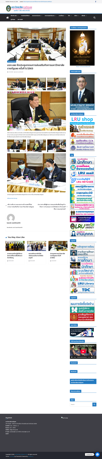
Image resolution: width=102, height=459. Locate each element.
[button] (17, 16)
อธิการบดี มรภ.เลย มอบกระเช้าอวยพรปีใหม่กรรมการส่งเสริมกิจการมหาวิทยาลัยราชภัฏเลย (20, 206)
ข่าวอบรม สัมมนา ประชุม (11, 61)
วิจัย (69, 15)
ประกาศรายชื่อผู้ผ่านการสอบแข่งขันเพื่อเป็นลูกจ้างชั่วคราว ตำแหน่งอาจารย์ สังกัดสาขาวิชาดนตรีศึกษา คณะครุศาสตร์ (52, 207)
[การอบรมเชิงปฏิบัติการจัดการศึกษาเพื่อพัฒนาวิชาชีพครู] (15, 242)
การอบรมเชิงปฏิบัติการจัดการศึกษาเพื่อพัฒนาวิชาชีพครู (14, 255)
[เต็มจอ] (94, 357)
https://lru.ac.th (14, 430)
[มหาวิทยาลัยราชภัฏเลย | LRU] (7, 18)
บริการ (75, 15)
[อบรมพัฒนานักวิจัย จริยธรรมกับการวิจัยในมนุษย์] (36, 242)
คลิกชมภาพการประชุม (12, 198)
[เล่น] (72, 357)
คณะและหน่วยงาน (36, 15)
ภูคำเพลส (13, 19)
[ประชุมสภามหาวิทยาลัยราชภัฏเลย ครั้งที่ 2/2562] (57, 242)
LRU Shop (20, 19)
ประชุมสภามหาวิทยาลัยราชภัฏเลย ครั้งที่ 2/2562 (57, 255)
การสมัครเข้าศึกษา (25, 15)
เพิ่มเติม (83, 15)
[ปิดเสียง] (92, 357)
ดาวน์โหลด (61, 15)
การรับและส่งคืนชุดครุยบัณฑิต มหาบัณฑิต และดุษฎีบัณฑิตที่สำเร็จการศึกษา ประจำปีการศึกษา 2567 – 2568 (39, 2)
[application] (83, 351)
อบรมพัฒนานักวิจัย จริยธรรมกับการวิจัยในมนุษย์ (36, 255)
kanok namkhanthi (19, 72)
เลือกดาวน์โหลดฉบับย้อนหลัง (83, 66)
